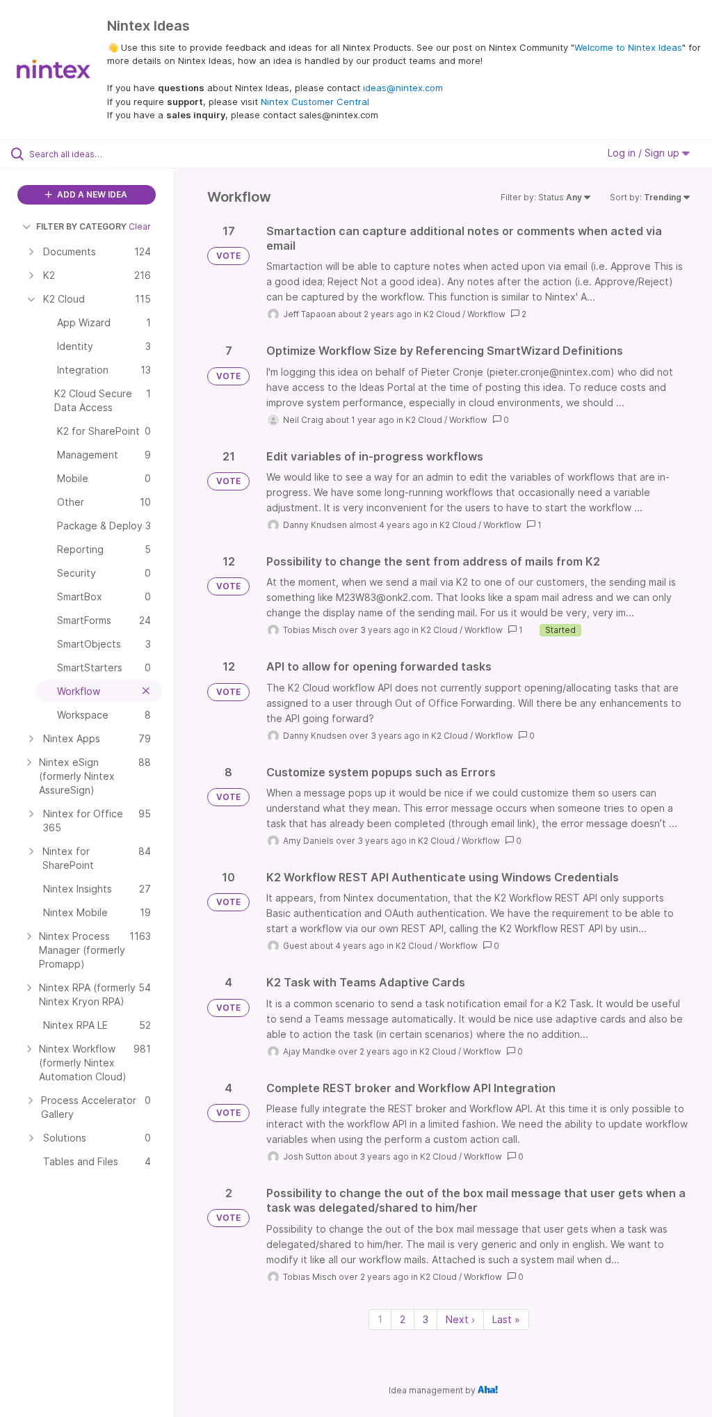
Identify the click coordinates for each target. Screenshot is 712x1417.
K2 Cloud (441, 314)
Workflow (486, 314)
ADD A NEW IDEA (91, 194)
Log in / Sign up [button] (645, 153)
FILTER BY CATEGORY (81, 226)
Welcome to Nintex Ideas (628, 47)
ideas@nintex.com (403, 87)
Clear (140, 226)
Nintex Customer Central (315, 101)
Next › (460, 1319)
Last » (506, 1319)
